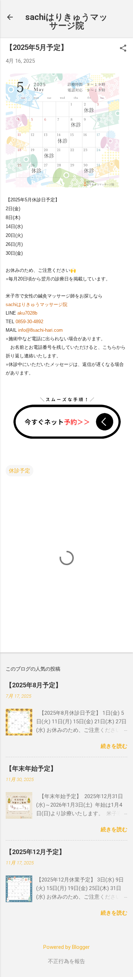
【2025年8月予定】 (34, 685)
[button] (123, 49)
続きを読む (114, 746)
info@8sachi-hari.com (40, 330)
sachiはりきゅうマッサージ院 (66, 21)
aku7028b (27, 313)
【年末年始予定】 (31, 768)
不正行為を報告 (66, 961)
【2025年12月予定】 (35, 851)
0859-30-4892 (29, 321)
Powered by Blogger (66, 947)
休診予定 (19, 470)
